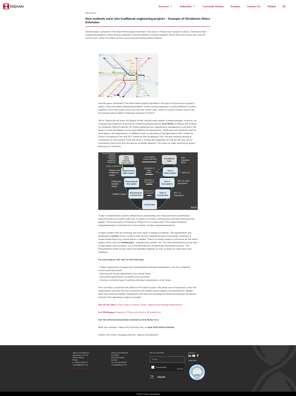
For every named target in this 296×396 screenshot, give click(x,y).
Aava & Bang (155, 394)
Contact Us (254, 6)
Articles (235, 6)
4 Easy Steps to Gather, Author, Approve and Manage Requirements (140, 304)
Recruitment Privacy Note (81, 368)
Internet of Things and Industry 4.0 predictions (129, 312)
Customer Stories (213, 6)
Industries (186, 6)
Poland (271, 6)
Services (164, 6)
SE (284, 6)
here (156, 319)
